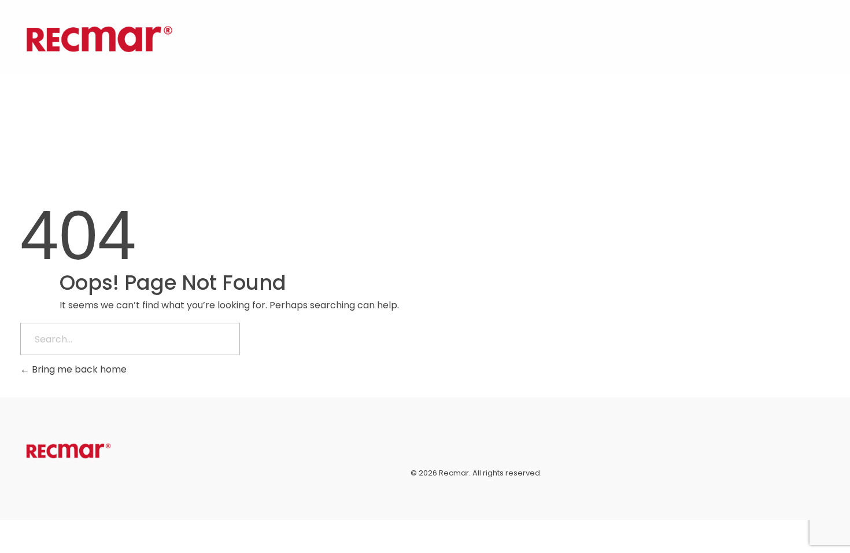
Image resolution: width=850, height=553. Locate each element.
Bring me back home (78, 369)
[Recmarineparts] (99, 39)
